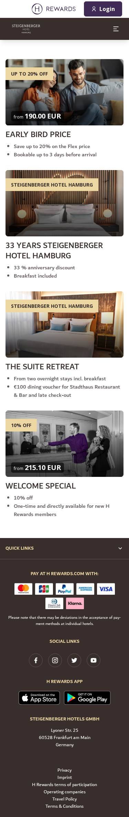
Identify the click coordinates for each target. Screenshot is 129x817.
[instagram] (55, 660)
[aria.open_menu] (116, 29)
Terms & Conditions (64, 806)
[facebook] (36, 660)
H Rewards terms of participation (64, 784)
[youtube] (93, 660)
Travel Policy (64, 799)
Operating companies (65, 792)
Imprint (64, 777)
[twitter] (74, 660)
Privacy (64, 770)
